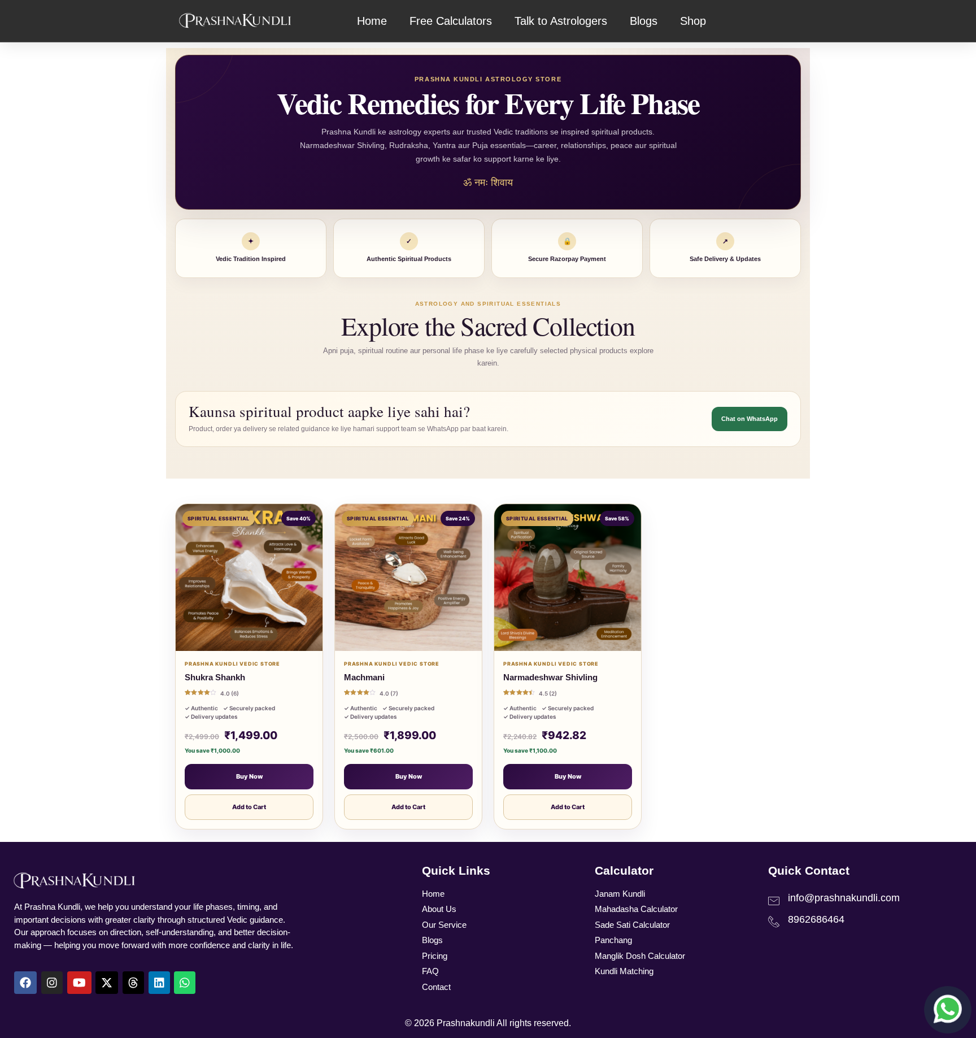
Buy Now (249, 776)
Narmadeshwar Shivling (550, 677)
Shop (693, 21)
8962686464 (816, 919)
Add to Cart (249, 807)
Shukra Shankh (215, 677)
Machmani (364, 677)
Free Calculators (450, 21)
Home (372, 21)
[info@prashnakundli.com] (773, 900)
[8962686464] (773, 921)
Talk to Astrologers (561, 21)
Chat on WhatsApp (749, 418)
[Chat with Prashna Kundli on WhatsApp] (948, 1010)
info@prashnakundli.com (844, 898)
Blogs (643, 21)
